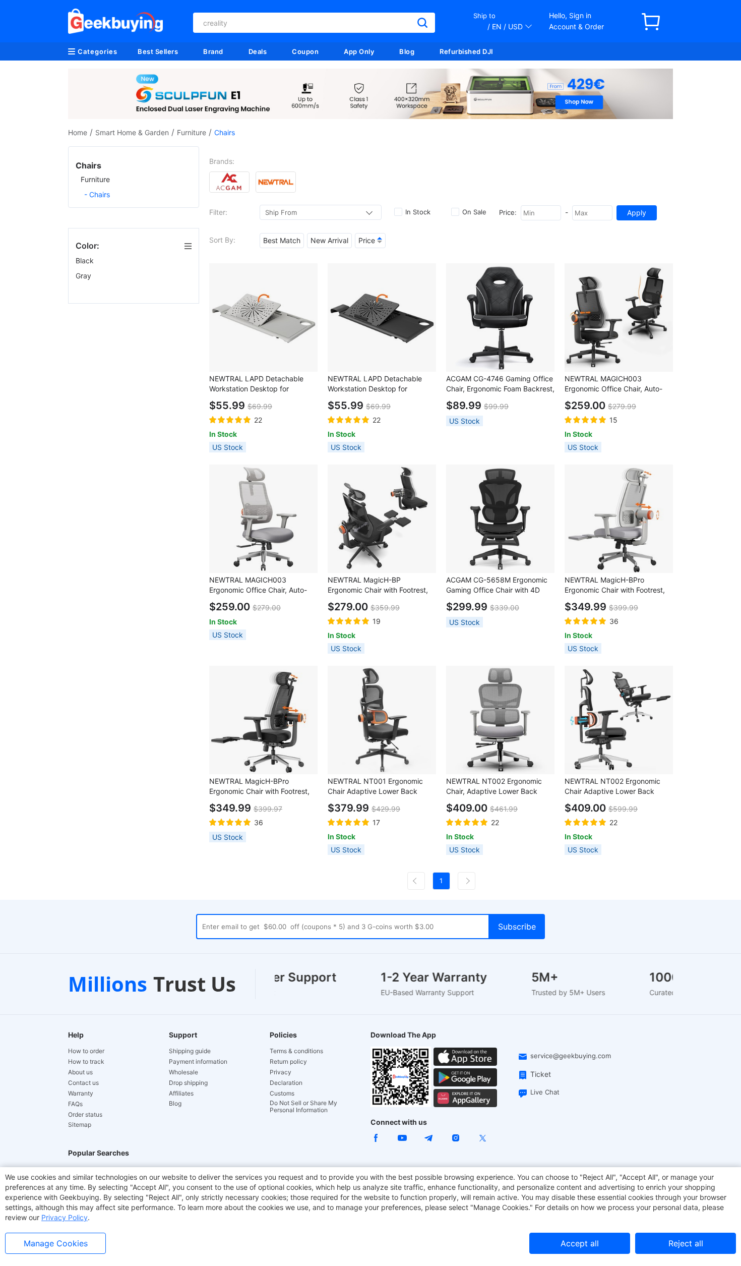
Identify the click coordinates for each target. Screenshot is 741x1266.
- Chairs (97, 194)
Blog (406, 51)
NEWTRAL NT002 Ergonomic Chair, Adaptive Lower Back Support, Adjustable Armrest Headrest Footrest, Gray (494, 786)
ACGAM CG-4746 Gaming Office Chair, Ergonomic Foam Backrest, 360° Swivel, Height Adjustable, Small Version (500, 384)
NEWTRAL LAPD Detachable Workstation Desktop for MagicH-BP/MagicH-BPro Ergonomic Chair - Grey (256, 384)
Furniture (191, 132)
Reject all (685, 1243)
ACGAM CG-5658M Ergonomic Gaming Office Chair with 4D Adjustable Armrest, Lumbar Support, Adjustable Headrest (496, 585)
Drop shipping (188, 1082)
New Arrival (329, 240)
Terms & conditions (296, 1051)
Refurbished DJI (466, 51)
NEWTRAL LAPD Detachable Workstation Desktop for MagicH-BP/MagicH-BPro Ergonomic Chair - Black (375, 384)
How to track (86, 1061)
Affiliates (181, 1093)
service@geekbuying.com (570, 1056)
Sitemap (79, 1124)
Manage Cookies (56, 1243)
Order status (85, 1114)
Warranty (80, 1093)
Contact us (83, 1082)
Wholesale (183, 1072)
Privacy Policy (64, 1217)
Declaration (286, 1082)
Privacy (280, 1072)
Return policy (288, 1061)
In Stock (417, 212)
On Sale (474, 212)
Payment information (198, 1061)
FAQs (75, 1104)
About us (80, 1072)
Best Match (281, 240)
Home (77, 132)
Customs (282, 1093)
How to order (86, 1051)
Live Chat (545, 1092)
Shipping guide (190, 1051)
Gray (84, 275)
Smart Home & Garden (132, 132)
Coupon (305, 51)
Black (86, 260)
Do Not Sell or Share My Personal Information (303, 1107)
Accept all (580, 1243)
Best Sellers (158, 51)
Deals (258, 51)
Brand (213, 51)
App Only (359, 51)
